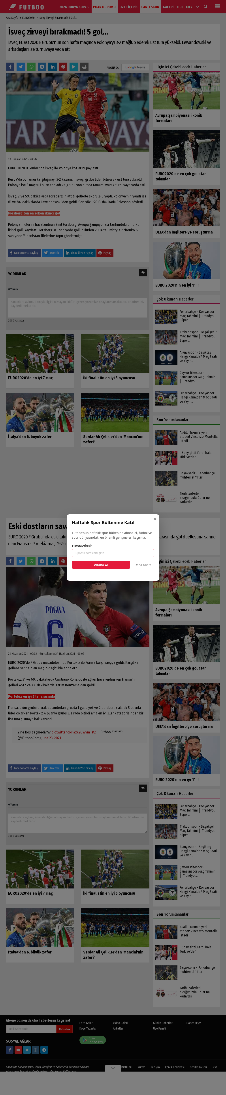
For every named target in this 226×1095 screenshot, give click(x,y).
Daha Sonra (143, 565)
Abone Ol (101, 565)
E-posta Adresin (82, 546)
